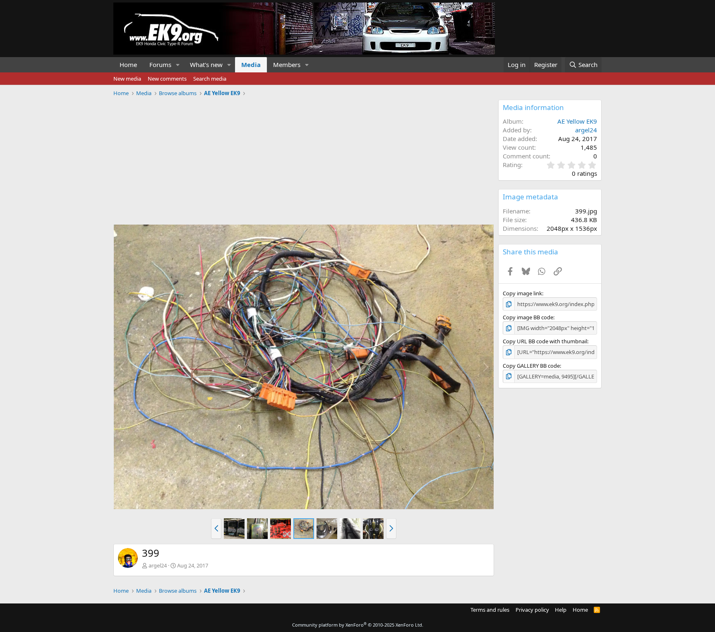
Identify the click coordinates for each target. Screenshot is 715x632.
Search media (209, 78)
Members (286, 64)
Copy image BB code (528, 317)
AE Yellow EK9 (577, 121)
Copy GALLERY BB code (531, 365)
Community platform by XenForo (357, 625)
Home (128, 64)
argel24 (158, 565)
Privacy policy (532, 609)
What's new (206, 64)
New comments (167, 78)
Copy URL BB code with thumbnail (545, 341)
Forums (160, 64)
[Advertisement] (303, 157)
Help (560, 609)
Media (251, 64)
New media (127, 78)
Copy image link (522, 293)
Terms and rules (489, 609)
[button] (178, 64)
